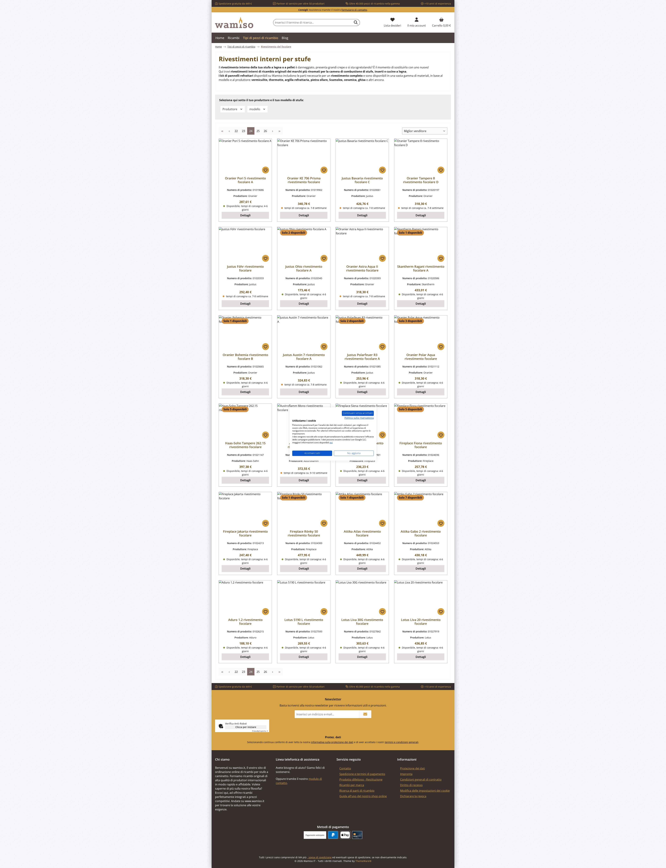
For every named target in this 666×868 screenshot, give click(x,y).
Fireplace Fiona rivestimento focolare (420, 445)
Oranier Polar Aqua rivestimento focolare (421, 357)
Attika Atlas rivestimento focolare (362, 533)
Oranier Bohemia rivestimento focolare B (245, 357)
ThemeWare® (363, 861)
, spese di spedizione (319, 857)
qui (331, 442)
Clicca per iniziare (245, 727)
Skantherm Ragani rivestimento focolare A (420, 268)
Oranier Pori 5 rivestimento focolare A (245, 180)
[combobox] (312, 22)
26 (266, 131)
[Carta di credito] (357, 835)
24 (251, 131)
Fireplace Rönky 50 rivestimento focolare (304, 533)
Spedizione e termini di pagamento (362, 774)
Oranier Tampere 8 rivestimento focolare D (420, 180)
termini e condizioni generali (401, 742)
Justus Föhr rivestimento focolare (245, 268)
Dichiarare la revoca (413, 796)
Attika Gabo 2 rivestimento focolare (421, 533)
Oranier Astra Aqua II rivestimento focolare (362, 268)
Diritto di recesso (411, 785)
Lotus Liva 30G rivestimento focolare (362, 621)
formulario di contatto (354, 9)
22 (237, 131)
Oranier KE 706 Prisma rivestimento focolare (304, 180)
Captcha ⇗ (260, 731)
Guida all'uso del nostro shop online (363, 796)
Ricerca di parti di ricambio (356, 791)
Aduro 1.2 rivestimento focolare (245, 621)
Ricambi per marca (351, 785)
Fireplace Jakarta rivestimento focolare (245, 533)
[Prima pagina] (222, 131)
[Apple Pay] (345, 835)
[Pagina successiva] (272, 131)
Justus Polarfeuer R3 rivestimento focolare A (362, 357)
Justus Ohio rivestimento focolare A (303, 268)
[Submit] (365, 714)
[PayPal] (333, 835)
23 (244, 131)
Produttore (230, 109)
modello (255, 109)
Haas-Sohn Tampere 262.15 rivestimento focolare (245, 445)
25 (259, 131)
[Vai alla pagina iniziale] (234, 22)
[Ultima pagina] (279, 131)
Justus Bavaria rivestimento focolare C (362, 180)
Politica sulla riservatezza (359, 418)
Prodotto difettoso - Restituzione (360, 779)
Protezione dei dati (412, 768)
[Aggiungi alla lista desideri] (265, 170)
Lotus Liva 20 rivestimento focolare (421, 621)
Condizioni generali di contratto (421, 779)
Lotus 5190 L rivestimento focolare (303, 621)
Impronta (406, 774)
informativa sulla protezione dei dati (332, 742)
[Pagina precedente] (229, 131)
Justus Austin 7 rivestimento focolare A (304, 357)
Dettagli (245, 215)
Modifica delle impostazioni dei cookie (425, 791)
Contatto (345, 768)
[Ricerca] (356, 22)
